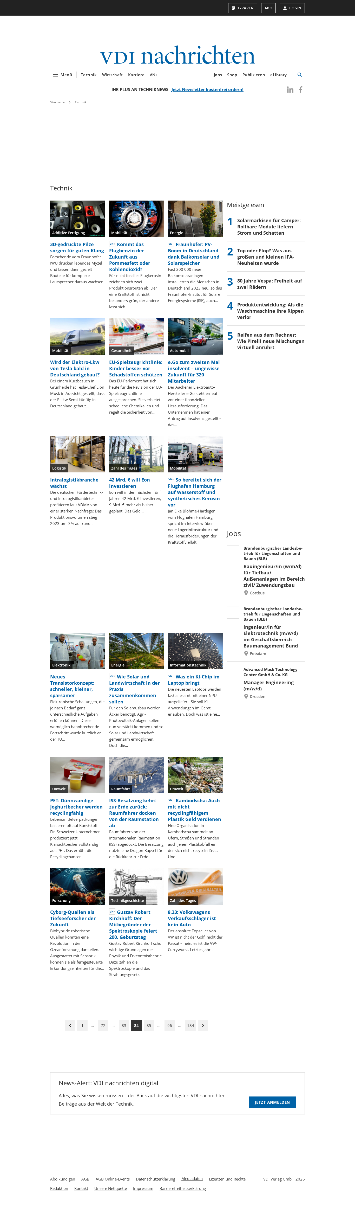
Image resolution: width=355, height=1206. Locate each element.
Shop (232, 74)
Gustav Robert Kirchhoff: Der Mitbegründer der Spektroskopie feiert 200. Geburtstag (133, 924)
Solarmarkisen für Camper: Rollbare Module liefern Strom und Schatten (269, 226)
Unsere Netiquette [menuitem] (110, 1188)
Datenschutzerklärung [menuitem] (155, 1179)
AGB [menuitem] (85, 1179)
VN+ (154, 74)
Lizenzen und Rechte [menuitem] (227, 1179)
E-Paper (246, 7)
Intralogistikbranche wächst (74, 483)
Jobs (218, 74)
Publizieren (253, 74)
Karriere (136, 74)
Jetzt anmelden (272, 1102)
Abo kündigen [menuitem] (62, 1179)
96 (169, 1025)
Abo (269, 7)
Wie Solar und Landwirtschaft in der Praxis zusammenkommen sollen (134, 689)
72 (103, 1025)
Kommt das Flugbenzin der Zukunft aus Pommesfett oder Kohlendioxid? (129, 256)
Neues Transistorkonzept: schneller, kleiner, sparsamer (72, 685)
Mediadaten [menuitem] (192, 1178)
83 (124, 1025)
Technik (89, 74)
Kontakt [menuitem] (81, 1188)
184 (190, 1025)
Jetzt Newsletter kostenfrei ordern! (208, 89)
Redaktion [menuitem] (59, 1188)
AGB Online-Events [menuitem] (113, 1179)
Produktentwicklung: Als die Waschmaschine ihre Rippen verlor (270, 310)
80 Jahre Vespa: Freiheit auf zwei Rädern (269, 284)
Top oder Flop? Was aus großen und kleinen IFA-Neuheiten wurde (265, 256)
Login (295, 7)
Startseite (57, 102)
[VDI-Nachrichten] (177, 55)
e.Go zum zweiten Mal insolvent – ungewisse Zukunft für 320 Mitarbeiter (194, 371)
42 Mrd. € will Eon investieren (129, 483)
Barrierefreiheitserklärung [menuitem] (183, 1188)
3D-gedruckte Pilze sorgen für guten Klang (77, 247)
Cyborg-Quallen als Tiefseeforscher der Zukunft (73, 918)
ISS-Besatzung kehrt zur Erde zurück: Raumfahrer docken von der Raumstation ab (134, 813)
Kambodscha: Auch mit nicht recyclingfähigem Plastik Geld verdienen (194, 809)
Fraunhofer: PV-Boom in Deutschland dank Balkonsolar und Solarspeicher (193, 253)
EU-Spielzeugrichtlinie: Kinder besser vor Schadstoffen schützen (135, 368)
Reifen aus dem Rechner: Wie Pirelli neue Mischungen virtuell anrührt (271, 341)
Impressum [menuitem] (143, 1188)
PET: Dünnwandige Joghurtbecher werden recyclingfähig (76, 806)
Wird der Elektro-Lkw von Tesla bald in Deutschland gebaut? (75, 368)
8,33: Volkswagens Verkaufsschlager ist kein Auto (192, 918)
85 (149, 1025)
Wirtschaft (112, 74)
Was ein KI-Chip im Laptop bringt (194, 679)
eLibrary (278, 74)
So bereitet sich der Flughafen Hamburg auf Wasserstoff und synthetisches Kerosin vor (194, 492)
